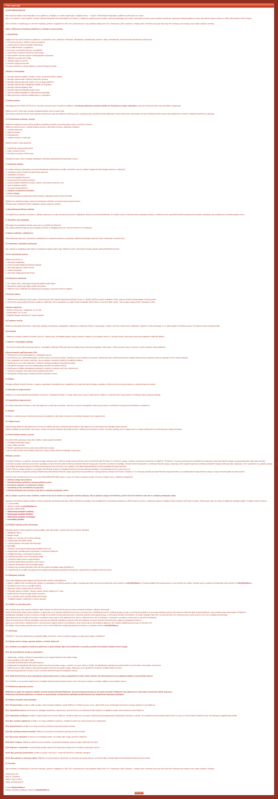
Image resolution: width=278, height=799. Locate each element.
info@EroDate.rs (30, 506)
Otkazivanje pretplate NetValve (20, 514)
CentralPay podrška (15, 519)
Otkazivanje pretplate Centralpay (21, 517)
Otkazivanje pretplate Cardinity (20, 511)
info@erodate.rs (18, 787)
